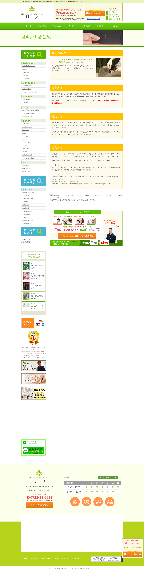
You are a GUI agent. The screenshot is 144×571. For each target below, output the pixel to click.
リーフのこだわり (27, 126)
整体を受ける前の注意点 (28, 192)
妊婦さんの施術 (26, 89)
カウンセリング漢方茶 (28, 158)
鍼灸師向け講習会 (27, 116)
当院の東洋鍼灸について (28, 66)
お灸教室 (24, 151)
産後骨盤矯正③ (26, 214)
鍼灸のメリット (26, 165)
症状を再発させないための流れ (30, 110)
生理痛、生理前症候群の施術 (30, 92)
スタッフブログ (26, 142)
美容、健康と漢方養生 (28, 113)
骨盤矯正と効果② (27, 211)
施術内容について (27, 154)
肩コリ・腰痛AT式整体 (28, 198)
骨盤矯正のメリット (27, 201)
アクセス (72, 26)
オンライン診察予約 (96, 12)
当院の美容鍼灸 (26, 99)
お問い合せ (101, 26)
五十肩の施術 (25, 78)
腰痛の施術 (25, 75)
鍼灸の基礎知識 (26, 168)
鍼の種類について (27, 171)
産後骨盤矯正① (26, 208)
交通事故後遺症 (26, 223)
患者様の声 (86, 26)
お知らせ (115, 26)
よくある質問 (25, 136)
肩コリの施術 (25, 72)
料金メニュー (57, 26)
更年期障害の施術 (27, 85)
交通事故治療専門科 (27, 220)
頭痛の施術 (25, 69)
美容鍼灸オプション (27, 102)
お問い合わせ (25, 148)
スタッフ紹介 (43, 26)
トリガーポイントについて (29, 195)
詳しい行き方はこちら (93, 19)
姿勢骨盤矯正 (25, 204)
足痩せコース (25, 217)
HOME (28, 26)
